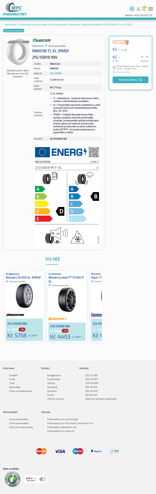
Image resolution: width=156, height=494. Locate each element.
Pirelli (50, 394)
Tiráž (12, 383)
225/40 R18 (91, 383)
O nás (12, 379)
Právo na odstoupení (20, 390)
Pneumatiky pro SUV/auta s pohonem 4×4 (70, 423)
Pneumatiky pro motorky (60, 430)
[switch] (43, 479)
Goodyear (52, 387)
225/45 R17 (91, 379)
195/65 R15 (91, 387)
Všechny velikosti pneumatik (101, 398)
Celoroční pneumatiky (21, 427)
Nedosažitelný (128, 79)
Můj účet (138, 9)
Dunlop (51, 383)
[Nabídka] (45, 476)
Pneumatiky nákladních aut (61, 427)
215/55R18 (55, 73)
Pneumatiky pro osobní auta (62, 419)
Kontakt (13, 375)
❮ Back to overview (13, 30)
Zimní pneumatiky (19, 423)
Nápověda (14, 387)
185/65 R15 (91, 394)
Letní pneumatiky (18, 419)
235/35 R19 (91, 390)
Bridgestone (54, 375)
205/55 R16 (91, 375)
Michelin (52, 390)
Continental (53, 379)
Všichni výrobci (55, 398)
